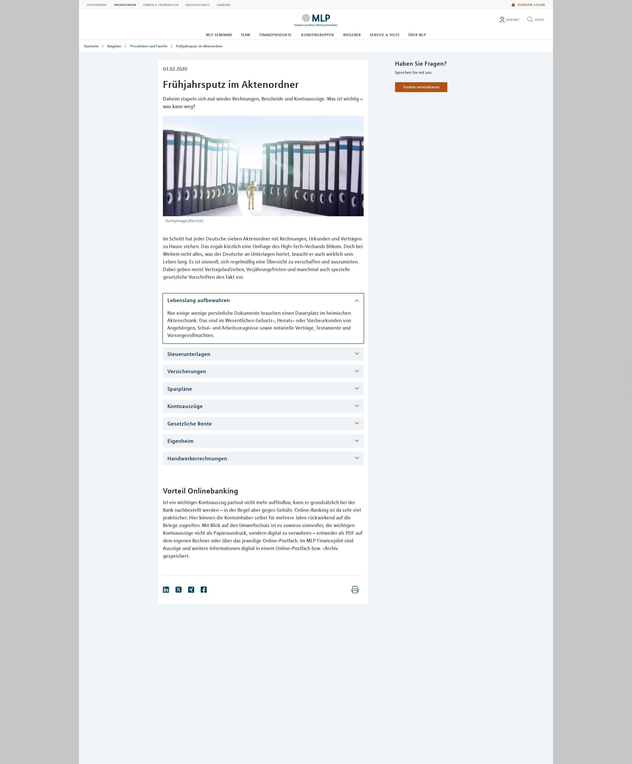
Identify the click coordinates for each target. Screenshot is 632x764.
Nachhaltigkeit (198, 4)
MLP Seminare (219, 34)
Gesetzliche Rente (189, 423)
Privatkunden (125, 4)
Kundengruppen (317, 34)
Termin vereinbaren (421, 86)
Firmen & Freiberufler (160, 4)
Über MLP (417, 34)
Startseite (91, 46)
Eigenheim (180, 441)
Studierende (97, 4)
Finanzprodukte (275, 34)
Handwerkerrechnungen (197, 458)
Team (245, 34)
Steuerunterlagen (188, 354)
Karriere (223, 4)
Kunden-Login (531, 5)
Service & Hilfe (385, 34)
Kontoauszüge (185, 406)
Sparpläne (179, 389)
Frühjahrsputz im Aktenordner (199, 46)
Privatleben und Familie (148, 46)
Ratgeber (352, 34)
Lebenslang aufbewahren (198, 300)
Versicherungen (186, 371)
